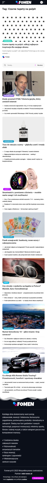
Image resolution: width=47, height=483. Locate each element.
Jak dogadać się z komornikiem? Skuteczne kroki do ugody (22, 252)
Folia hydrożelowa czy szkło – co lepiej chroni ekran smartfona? (23, 300)
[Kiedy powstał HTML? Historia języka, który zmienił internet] (23, 83)
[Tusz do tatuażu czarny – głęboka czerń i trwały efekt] (23, 129)
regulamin (10, 479)
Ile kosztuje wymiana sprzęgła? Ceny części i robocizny (21, 344)
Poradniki (7, 40)
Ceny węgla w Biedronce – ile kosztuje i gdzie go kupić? (21, 209)
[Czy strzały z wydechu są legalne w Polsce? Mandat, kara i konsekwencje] (23, 270)
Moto (6, 282)
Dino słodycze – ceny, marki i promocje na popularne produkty (23, 298)
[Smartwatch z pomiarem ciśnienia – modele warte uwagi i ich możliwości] (23, 177)
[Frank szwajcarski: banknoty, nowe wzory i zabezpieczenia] (23, 224)
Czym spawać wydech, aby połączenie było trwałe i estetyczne (23, 255)
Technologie (8, 95)
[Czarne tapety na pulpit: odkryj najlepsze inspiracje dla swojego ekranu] (23, 29)
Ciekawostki (8, 141)
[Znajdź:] (20, 65)
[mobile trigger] (4, 2)
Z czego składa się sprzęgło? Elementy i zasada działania (21, 151)
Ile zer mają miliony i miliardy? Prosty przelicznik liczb (20, 341)
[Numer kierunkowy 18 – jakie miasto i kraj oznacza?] (23, 316)
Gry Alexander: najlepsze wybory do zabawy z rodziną (20, 338)
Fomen (7, 57)
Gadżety (7, 189)
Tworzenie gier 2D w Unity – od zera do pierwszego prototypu (23, 387)
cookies (24, 479)
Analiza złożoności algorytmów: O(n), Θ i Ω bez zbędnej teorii (22, 106)
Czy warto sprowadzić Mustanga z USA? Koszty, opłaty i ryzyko (23, 113)
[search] (36, 2)
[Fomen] (23, 2)
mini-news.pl (27, 474)
